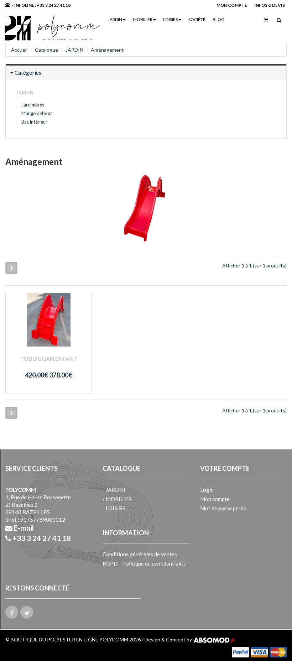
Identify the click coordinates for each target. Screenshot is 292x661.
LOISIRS (170, 19)
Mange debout (36, 113)
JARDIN (115, 19)
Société (196, 19)
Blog (218, 19)
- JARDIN (114, 489)
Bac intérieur (34, 122)
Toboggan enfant (49, 358)
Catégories (28, 72)
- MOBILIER (117, 499)
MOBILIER (142, 19)
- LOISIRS (114, 508)
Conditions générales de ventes (140, 554)
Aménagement (107, 50)
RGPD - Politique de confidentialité (144, 563)
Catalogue (46, 50)
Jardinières (32, 105)
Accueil (19, 50)
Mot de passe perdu (223, 508)
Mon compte (215, 499)
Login (207, 489)
